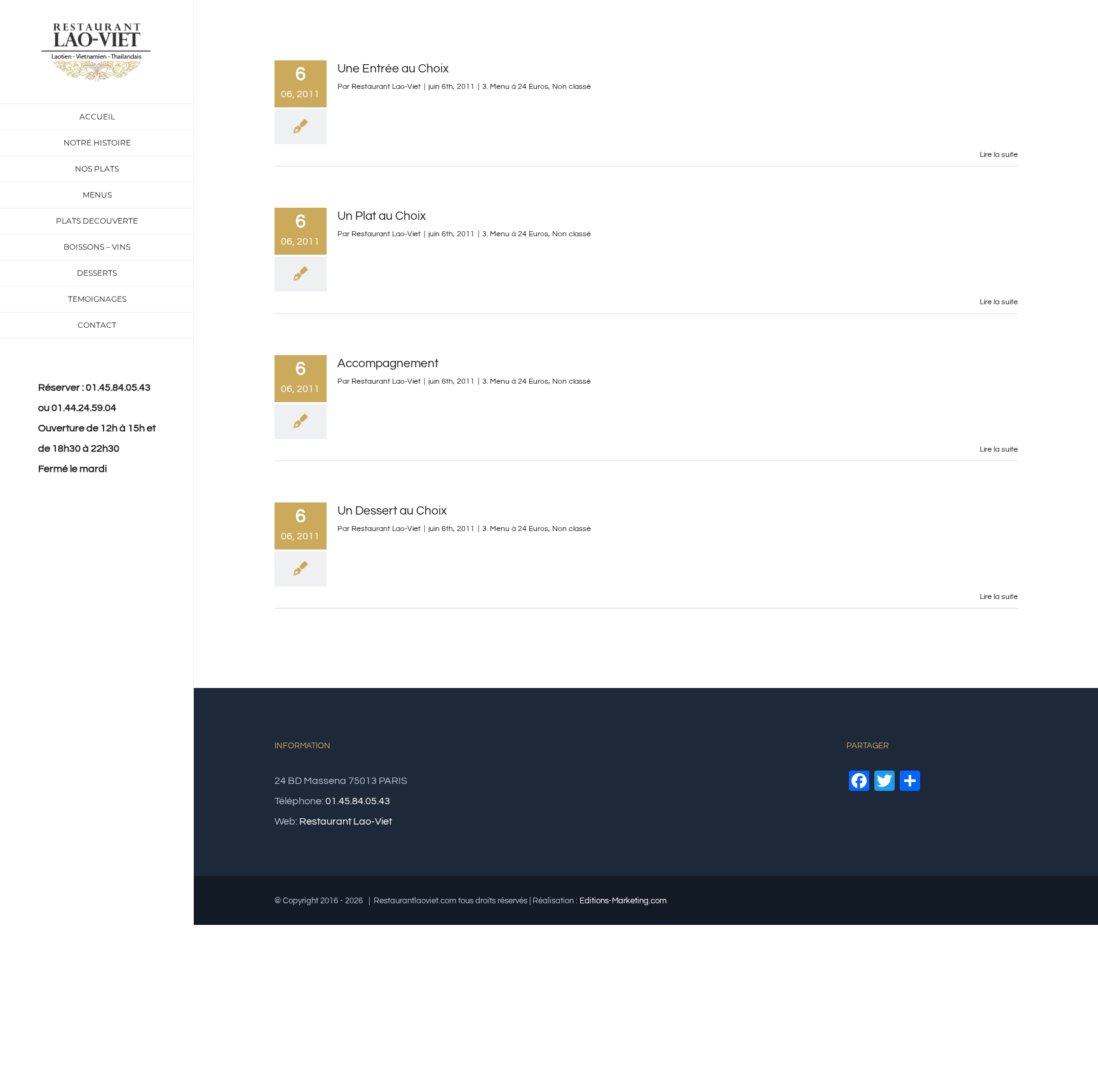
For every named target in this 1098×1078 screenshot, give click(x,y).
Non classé (571, 87)
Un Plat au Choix (381, 216)
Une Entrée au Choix (393, 68)
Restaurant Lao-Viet (386, 87)
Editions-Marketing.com (623, 900)
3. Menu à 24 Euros (515, 87)
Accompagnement (387, 363)
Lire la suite (999, 155)
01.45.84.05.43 (357, 801)
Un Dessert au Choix (392, 510)
